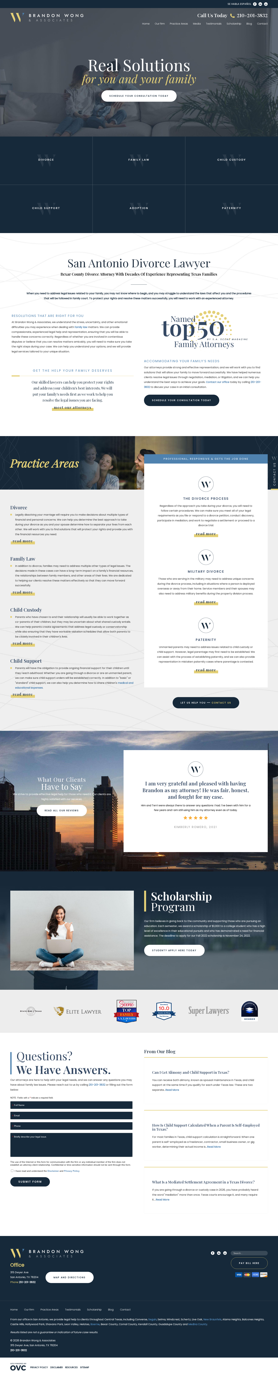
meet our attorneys (72, 407)
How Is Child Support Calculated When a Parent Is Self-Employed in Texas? (206, 1127)
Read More (172, 1090)
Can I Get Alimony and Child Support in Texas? (190, 1072)
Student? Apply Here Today (174, 950)
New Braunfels (212, 1319)
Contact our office (217, 382)
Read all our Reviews (62, 810)
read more (23, 540)
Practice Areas (179, 24)
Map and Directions (70, 1277)
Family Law (139, 160)
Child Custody (231, 160)
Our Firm (160, 24)
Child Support (46, 208)
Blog (249, 24)
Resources (71, 1367)
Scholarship (234, 24)
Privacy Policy (71, 1171)
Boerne (95, 1324)
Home (146, 24)
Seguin (152, 1319)
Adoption (139, 208)
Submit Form (30, 1181)
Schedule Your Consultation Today (139, 95)
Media (197, 24)
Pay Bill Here (249, 1263)
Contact (262, 24)
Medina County (197, 1324)
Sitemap (84, 1367)
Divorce (46, 160)
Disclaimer (53, 1171)
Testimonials (214, 24)
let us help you (206, 702)
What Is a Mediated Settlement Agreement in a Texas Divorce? (203, 1182)
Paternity (231, 208)
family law (81, 327)
